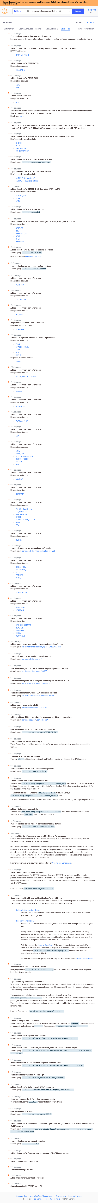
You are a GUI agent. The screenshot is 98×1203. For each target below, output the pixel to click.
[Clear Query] (60, 11)
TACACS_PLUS (22, 421)
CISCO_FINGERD (22, 459)
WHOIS (18, 578)
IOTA (18, 525)
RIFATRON (20, 610)
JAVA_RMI (20, 454)
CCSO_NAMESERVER (24, 456)
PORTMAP (20, 329)
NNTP (18, 522)
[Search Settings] (28, 11)
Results (9, 22)
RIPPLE (18, 517)
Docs (91, 22)
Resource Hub (21, 1196)
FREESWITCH (21, 70)
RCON (18, 572)
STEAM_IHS (20, 406)
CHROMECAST (22, 300)
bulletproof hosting (33, 256)
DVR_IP (19, 355)
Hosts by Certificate (45, 945)
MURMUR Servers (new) (25, 178)
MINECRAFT (20, 608)
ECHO (18, 451)
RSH (17, 88)
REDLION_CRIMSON (23, 625)
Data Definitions (52, 29)
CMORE (19, 540)
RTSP (18, 198)
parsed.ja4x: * (42, 720)
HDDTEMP (20, 494)
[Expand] (63, 11)
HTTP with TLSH (22, 55)
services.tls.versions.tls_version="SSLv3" (38, 695)
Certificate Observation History (28, 910)
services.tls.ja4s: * (29, 720)
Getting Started (10, 29)
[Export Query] (69, 11)
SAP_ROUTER (21, 514)
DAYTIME (19, 479)
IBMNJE (19, 391)
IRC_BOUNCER (21, 512)
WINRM (18, 633)
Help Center (37, 1199)
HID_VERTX (20, 315)
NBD (17, 231)
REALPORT (20, 628)
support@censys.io (52, 1199)
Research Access (75, 1196)
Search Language (26, 29)
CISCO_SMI (20, 636)
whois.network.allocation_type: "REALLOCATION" (41, 647)
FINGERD (19, 462)
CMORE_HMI (21, 196)
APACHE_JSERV (22, 347)
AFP (17, 464)
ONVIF (18, 239)
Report (81, 22)
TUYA (18, 344)
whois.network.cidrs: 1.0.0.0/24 (34, 708)
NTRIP (18, 146)
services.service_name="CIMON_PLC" (37, 683)
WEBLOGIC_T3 (21, 234)
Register (92, 10)
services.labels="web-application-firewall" (38, 551)
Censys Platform (69, 2)
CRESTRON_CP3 (22, 570)
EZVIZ (18, 85)
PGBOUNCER (21, 148)
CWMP (18, 362)
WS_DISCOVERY (22, 151)
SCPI (17, 352)
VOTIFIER (19, 575)
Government (61, 1196)
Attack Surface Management (41, 1196)
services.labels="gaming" (32, 659)
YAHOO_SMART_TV (24, 509)
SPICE (18, 236)
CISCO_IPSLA (21, 567)
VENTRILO (20, 285)
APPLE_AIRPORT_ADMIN (26, 377)
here (21, 116)
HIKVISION (20, 242)
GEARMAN (20, 631)
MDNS (18, 201)
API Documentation (86, 29)
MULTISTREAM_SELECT (25, 520)
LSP (17, 436)
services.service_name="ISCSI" (34, 671)
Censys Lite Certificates (61, 863)
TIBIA (18, 350)
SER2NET (19, 228)
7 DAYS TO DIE (21, 593)
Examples (39, 29)
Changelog (65, 29)
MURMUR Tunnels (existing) (27, 181)
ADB (17, 102)
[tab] (7, 22)
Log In (90, 12)
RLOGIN (19, 143)
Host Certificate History (25, 921)
